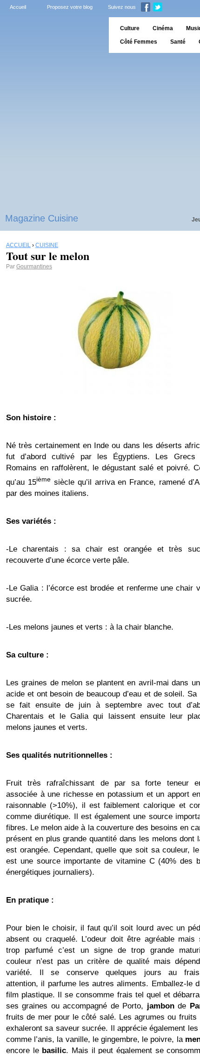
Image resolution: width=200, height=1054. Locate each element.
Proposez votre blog (70, 7)
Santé (178, 42)
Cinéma (163, 28)
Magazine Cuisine (41, 218)
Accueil (18, 7)
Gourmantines (34, 266)
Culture (130, 28)
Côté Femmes (138, 42)
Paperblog (51, 35)
